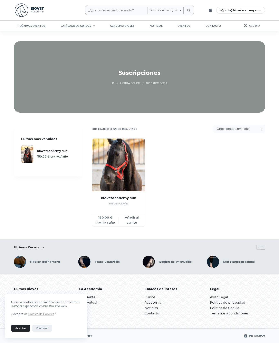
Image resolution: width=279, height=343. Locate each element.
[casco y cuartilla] (84, 262)
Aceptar (20, 328)
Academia (153, 302)
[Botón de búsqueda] (189, 10)
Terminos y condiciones (229, 313)
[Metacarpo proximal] (213, 262)
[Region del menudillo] (149, 262)
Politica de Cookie (224, 308)
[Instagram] (210, 10)
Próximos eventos (31, 25)
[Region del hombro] (20, 262)
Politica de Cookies (41, 314)
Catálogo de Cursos (75, 25)
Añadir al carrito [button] (132, 219)
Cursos (150, 297)
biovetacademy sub (118, 198)
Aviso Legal (219, 297)
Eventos (184, 25)
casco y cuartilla (107, 262)
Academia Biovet (122, 25)
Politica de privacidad (227, 302)
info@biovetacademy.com (243, 10)
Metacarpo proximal (239, 262)
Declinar (42, 328)
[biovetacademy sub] (118, 165)
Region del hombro (45, 262)
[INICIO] (113, 83)
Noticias (156, 25)
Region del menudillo (175, 262)
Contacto (213, 25)
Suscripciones (118, 203)
